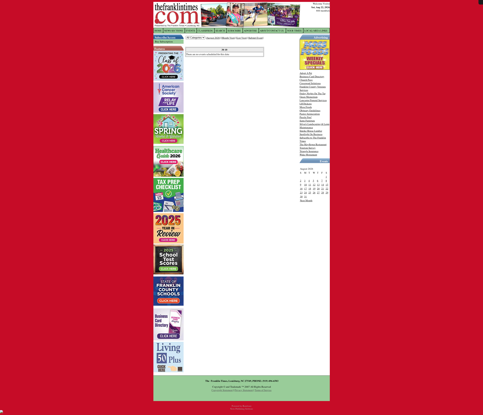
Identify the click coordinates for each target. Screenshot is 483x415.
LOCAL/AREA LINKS (315, 30)
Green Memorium (309, 97)
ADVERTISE (250, 30)
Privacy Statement (244, 390)
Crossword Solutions (310, 83)
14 (322, 184)
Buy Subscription (164, 41)
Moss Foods (306, 107)
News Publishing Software (241, 408)
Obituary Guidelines (310, 110)
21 (322, 188)
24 (305, 192)
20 (318, 188)
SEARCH (220, 30)
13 (318, 184)
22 (327, 188)
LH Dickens (306, 103)
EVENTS (190, 30)
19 (314, 188)
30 (301, 196)
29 (327, 192)
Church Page (306, 80)
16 (301, 188)
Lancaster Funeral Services (313, 100)
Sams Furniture (307, 120)
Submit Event (256, 37)
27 (318, 192)
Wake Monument (308, 154)
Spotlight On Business (311, 134)
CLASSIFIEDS (205, 30)
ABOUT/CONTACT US (272, 30)
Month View (228, 37)
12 (314, 184)
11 (309, 184)
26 (314, 192)
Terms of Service (263, 390)
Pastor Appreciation (310, 113)
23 (301, 192)
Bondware (247, 405)
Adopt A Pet (306, 73)
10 (305, 184)
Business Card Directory (312, 76)
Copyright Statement (222, 390)
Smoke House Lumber (311, 130)
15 (327, 184)
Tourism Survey (308, 147)
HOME (158, 30)
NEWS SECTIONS (173, 30)
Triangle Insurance (309, 151)
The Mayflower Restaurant (313, 144)
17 (305, 188)
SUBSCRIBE (234, 30)
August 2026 (213, 37)
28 (322, 192)
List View (242, 37)
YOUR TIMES (294, 30)
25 (309, 192)
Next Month (306, 200)
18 (309, 188)
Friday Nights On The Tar (312, 93)
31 (305, 196)
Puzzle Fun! (306, 117)
